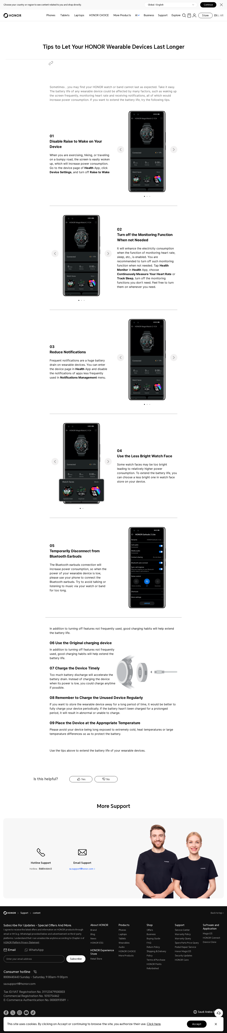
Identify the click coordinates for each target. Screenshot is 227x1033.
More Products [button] (122, 15)
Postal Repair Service (185, 947)
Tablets (65, 15)
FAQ (149, 943)
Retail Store (96, 959)
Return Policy (153, 947)
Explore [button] (176, 15)
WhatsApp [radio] (36, 950)
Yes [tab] (83, 779)
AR (221, 15)
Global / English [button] (156, 5)
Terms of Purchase (156, 960)
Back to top (217, 913)
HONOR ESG (96, 943)
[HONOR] (12, 913)
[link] (189, 15)
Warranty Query (183, 938)
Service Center (182, 930)
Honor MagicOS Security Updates (183, 953)
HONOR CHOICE (99, 15)
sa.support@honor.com (81, 868)
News (93, 938)
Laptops (79, 15)
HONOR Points (154, 964)
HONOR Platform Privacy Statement (21, 942)
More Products (126, 955)
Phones (50, 15)
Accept (196, 1024)
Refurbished (153, 968)
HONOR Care (182, 960)
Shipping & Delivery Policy (156, 953)
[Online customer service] (218, 1013)
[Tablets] (71, 15)
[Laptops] (85, 15)
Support (163, 15)
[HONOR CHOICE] (110, 15)
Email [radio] (12, 950)
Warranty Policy (183, 934)
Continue (208, 5)
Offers (150, 930)
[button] (51, 63)
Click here (154, 1024)
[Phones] (56, 15)
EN (215, 15)
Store (205, 15)
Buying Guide (153, 938)
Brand (93, 930)
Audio (121, 947)
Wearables (124, 943)
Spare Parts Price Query (187, 943)
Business (149, 15)
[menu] (194, 15)
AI (136, 15)
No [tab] (108, 779)
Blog (92, 934)
